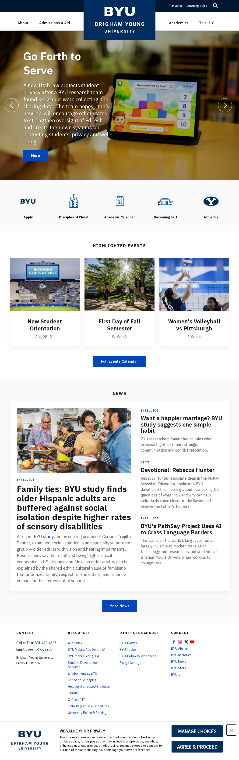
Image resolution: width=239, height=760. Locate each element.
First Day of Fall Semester (119, 325)
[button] (231, 730)
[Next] (225, 105)
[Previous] (12, 105)
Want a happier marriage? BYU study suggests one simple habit (181, 424)
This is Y (206, 23)
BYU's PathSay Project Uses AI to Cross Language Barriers (181, 529)
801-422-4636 (45, 643)
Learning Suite (196, 6)
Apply (28, 217)
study (48, 536)
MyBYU (177, 6)
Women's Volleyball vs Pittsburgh (194, 325)
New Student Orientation (45, 325)
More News (119, 606)
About (23, 23)
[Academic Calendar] (119, 201)
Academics (178, 23)
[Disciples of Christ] (73, 201)
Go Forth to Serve (52, 63)
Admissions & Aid (54, 23)
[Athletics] (210, 201)
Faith (146, 462)
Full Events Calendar (119, 361)
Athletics (211, 217)
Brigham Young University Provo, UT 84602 (34, 660)
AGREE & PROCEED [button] (197, 746)
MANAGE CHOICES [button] (197, 731)
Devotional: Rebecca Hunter (177, 470)
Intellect (26, 479)
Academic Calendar (119, 217)
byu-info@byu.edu (39, 649)
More (35, 155)
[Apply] (28, 201)
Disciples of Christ (73, 217)
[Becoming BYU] (165, 201)
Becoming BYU (165, 217)
